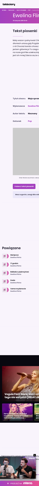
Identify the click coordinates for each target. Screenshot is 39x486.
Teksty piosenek (21, 10)
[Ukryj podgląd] (34, 455)
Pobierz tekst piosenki (24, 186)
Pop (29, 10)
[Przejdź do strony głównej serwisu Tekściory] (8, 4)
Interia (4, 10)
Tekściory (11, 10)
